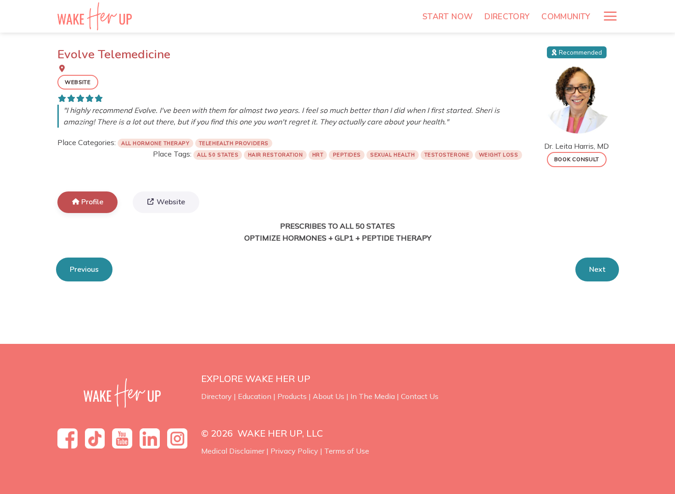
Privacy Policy (294, 450)
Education (254, 396)
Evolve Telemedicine (113, 54)
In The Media (372, 396)
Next (597, 269)
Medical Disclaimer (232, 450)
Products (292, 396)
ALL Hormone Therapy (155, 143)
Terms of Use (346, 450)
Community (565, 16)
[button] (610, 16)
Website (78, 82)
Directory (506, 16)
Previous (84, 269)
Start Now (447, 16)
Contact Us (420, 396)
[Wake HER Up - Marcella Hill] (97, 16)
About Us (328, 396)
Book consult (576, 159)
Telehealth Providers (234, 143)
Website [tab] (171, 202)
